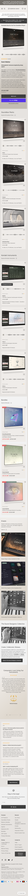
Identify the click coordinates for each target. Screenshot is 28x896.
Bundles (3, 831)
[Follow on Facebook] (2, 860)
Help (16, 842)
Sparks (3, 826)
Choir (3, 152)
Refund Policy (5, 848)
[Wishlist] (22, 8)
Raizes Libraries (5, 822)
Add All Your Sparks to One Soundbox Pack (11, 588)
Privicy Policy (4, 851)
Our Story (17, 817)
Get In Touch (18, 844)
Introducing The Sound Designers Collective (11, 617)
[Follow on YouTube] (9, 860)
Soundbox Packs (5, 820)
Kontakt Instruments (6, 824)
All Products (4, 817)
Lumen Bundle (5, 508)
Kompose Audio (5, 150)
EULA (2, 846)
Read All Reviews (13, 782)
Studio (16, 820)
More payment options (13, 103)
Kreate (16, 826)
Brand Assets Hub (20, 833)
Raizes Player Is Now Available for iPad (10, 559)
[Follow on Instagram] (5, 860)
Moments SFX (5, 829)
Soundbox (16, 654)
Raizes (22, 654)
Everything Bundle (6, 434)
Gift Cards (4, 833)
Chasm (4, 197)
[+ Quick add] (24, 141)
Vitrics (3, 386)
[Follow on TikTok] (12, 860)
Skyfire (4, 295)
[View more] (13, 635)
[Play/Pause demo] (2, 54)
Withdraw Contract (20, 854)
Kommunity (18, 828)
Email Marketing (19, 849)
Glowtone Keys (5, 241)
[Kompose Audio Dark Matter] (13, 39)
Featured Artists (19, 830)
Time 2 (3, 341)
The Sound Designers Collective (20, 823)
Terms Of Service (5, 853)
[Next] (25, 21)
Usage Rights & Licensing (5, 843)
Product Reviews (5, 836)
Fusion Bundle (5, 472)
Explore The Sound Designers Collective (12, 660)
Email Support (18, 847)
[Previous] (1, 21)
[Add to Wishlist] (25, 119)
